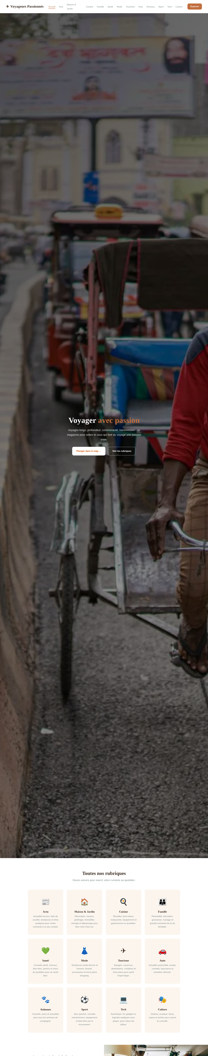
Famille (100, 6)
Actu (61, 6)
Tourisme (130, 6)
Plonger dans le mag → (88, 451)
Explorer (194, 6)
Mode (119, 6)
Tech (169, 6)
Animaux (150, 6)
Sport (161, 6)
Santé (110, 6)
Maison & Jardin (71, 6)
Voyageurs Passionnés (25, 6)
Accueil (51, 6)
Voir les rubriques (121, 451)
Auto (140, 6)
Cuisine (89, 6)
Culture (179, 6)
